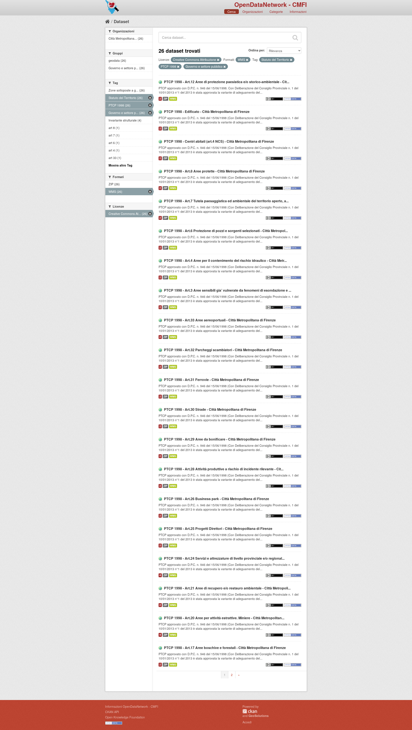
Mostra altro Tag (120, 165)
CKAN (249, 711)
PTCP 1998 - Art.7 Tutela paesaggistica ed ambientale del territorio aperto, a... (226, 200)
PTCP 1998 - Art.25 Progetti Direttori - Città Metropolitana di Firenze (218, 528)
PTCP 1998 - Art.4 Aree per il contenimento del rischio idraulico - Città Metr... (225, 260)
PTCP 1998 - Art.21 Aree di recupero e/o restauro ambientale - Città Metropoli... (227, 588)
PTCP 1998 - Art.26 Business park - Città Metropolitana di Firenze (216, 498)
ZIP (165, 98)
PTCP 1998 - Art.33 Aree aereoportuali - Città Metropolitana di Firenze (220, 320)
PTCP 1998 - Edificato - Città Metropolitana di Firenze (207, 111)
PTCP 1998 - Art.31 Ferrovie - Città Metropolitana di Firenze (211, 379)
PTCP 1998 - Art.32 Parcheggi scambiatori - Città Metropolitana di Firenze (223, 349)
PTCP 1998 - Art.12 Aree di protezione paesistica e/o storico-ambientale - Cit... (226, 81)
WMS (173, 98)
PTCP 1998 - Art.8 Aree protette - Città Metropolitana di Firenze (214, 171)
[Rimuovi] (218, 59)
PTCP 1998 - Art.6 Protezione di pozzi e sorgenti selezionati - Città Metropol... (226, 230)
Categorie (276, 11)
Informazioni (298, 11)
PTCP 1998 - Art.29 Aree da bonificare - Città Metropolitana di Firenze (220, 439)
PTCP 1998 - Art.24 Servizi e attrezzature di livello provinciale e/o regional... (224, 558)
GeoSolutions (258, 716)
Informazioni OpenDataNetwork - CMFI (131, 706)
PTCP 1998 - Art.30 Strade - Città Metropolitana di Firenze (210, 409)
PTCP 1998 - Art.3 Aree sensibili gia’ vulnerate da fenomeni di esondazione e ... (227, 290)
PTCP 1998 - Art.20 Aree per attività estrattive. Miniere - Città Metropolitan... (224, 617)
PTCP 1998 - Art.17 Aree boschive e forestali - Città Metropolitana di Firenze (225, 647)
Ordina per (256, 50)
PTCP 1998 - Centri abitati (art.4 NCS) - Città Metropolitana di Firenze (219, 141)
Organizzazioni (252, 11)
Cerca (231, 11)
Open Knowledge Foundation (125, 717)
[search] (295, 37)
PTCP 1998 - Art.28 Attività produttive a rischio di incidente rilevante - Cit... (223, 468)
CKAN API (112, 712)
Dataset (121, 21)
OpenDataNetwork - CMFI (270, 4)
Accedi (246, 722)
